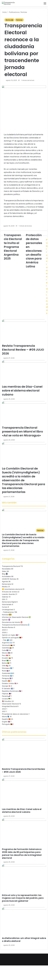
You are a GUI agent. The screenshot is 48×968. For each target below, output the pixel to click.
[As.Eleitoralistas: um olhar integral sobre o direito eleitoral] (24, 922)
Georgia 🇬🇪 (6, 686)
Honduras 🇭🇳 (7, 676)
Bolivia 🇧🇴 (9, 20)
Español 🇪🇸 (6, 719)
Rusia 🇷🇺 (5, 671)
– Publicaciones (8, 612)
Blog (3, 574)
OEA (3, 599)
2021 (4, 711)
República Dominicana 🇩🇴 (11, 691)
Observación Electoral (10, 704)
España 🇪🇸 (6, 681)
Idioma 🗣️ (5, 716)
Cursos (4, 607)
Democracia (6, 584)
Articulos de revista (9, 592)
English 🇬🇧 (6, 722)
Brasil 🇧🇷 (5, 660)
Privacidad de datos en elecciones (15, 714)
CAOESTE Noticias (9, 579)
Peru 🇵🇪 (5, 655)
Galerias (5, 597)
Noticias (19, 20)
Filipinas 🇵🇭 (6, 694)
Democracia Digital (9, 602)
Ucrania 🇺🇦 (6, 699)
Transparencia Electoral (11, 566)
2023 (4, 709)
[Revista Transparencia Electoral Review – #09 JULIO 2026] (24, 753)
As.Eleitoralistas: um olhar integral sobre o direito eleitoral (24, 940)
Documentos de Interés (11, 622)
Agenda (5, 581)
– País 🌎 (5, 640)
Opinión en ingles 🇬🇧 (10, 635)
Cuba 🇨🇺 (5, 650)
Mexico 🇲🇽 (6, 653)
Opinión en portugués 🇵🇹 (11, 637)
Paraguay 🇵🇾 (6, 678)
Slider (4, 571)
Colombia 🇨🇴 (6, 648)
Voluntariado (7, 604)
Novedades (6, 569)
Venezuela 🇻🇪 (7, 645)
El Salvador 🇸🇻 (7, 688)
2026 (4, 632)
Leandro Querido (8, 594)
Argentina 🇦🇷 (7, 643)
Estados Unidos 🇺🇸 (9, 683)
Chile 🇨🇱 (5, 666)
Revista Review (8, 627)
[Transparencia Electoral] (12, 3)
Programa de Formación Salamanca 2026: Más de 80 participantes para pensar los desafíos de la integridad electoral (21, 853)
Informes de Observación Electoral (15, 617)
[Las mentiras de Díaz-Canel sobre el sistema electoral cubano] (24, 793)
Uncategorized (7, 609)
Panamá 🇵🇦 (6, 696)
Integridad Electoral (9, 706)
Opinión (5, 620)
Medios (5, 587)
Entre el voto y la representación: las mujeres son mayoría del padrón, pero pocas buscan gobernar (23, 898)
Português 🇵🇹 (7, 724)
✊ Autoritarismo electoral (12, 589)
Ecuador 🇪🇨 (6, 658)
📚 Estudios (6, 701)
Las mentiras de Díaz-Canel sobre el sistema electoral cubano (21, 811)
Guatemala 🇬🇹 (7, 673)
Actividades (6, 576)
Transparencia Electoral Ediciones (15, 625)
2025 (4, 630)
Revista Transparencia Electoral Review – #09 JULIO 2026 (23, 770)
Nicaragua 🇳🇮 (7, 668)
